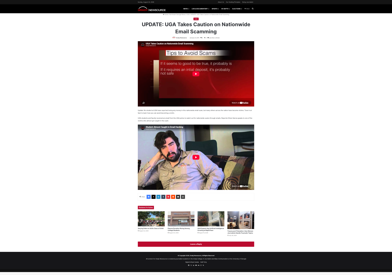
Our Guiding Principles (233, 2)
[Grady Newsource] (152, 8)
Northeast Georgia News (177, 14)
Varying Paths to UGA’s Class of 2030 (151, 228)
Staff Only (203, 262)
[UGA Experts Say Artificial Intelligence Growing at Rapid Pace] (211, 218)
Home (166, 14)
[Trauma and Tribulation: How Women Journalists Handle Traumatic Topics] (240, 220)
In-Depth (224, 9)
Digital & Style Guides (192, 262)
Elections (236, 9)
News (185, 9)
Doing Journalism (247, 2)
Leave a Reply (196, 244)
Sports (214, 9)
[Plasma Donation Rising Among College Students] (181, 218)
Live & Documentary (200, 9)
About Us (221, 2)
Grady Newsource (181, 38)
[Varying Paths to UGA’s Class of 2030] (151, 218)
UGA (188, 14)
